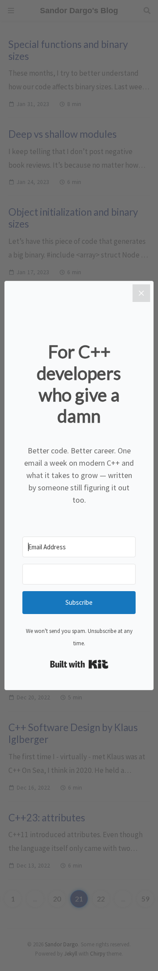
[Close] (141, 293)
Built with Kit (79, 664)
